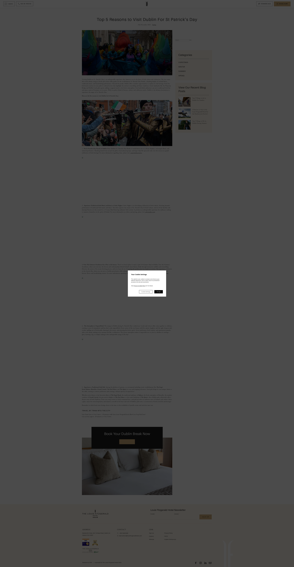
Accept (159, 292)
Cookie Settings (145, 292)
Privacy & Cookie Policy (139, 286)
